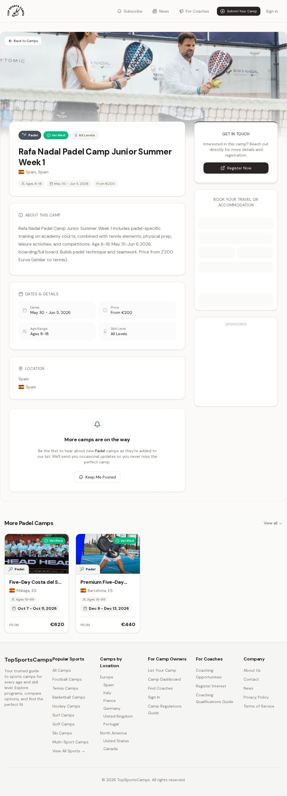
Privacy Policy (256, 697)
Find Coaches (160, 688)
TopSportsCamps (28, 659)
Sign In (154, 697)
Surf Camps (63, 715)
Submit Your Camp (242, 11)
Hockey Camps (66, 706)
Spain (108, 684)
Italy (107, 692)
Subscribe (133, 11)
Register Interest (211, 685)
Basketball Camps (68, 697)
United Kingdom (118, 716)
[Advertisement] (236, 365)
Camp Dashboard (164, 679)
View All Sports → (68, 750)
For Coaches (197, 11)
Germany (112, 708)
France (109, 700)
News (164, 11)
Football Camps (67, 679)
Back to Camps (26, 41)
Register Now (239, 168)
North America (113, 733)
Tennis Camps (65, 688)
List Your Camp (162, 670)
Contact (251, 679)
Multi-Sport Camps (70, 741)
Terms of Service (259, 706)
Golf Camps (63, 724)
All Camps (61, 670)
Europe (106, 677)
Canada (110, 748)
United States (116, 740)
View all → (273, 523)
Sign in (272, 11)
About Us (252, 670)
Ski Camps (62, 733)
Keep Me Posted (100, 477)
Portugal (111, 724)
